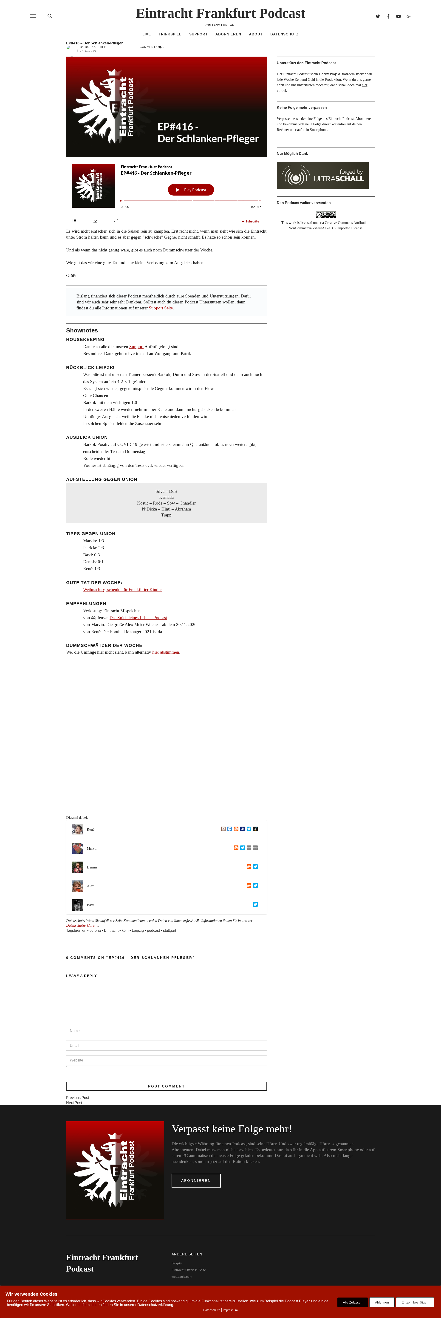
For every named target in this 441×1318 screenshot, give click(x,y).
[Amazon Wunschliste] (254, 830)
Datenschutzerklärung (82, 925)
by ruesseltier (93, 47)
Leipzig (138, 930)
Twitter (378, 16)
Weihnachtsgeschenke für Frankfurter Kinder (122, 589)
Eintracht (111, 930)
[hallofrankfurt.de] (254, 848)
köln (125, 930)
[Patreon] (235, 830)
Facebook (388, 16)
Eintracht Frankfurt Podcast (220, 13)
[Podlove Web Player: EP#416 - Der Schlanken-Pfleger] (166, 193)
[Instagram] (222, 830)
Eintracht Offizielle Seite (189, 1270)
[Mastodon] (229, 830)
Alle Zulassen (352, 1302)
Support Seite (161, 308)
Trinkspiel (170, 34)
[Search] (50, 16)
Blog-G (177, 1263)
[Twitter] (248, 830)
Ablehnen (382, 1302)
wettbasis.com (182, 1276)
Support (198, 34)
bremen (80, 930)
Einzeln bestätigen (415, 1302)
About (256, 34)
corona (95, 930)
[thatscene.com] (248, 848)
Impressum (230, 1310)
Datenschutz (284, 34)
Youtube (398, 16)
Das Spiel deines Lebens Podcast (138, 617)
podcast (153, 930)
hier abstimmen (165, 652)
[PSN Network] (241, 830)
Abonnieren (228, 34)
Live (146, 34)
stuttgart (169, 930)
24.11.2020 (88, 50)
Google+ (409, 16)
